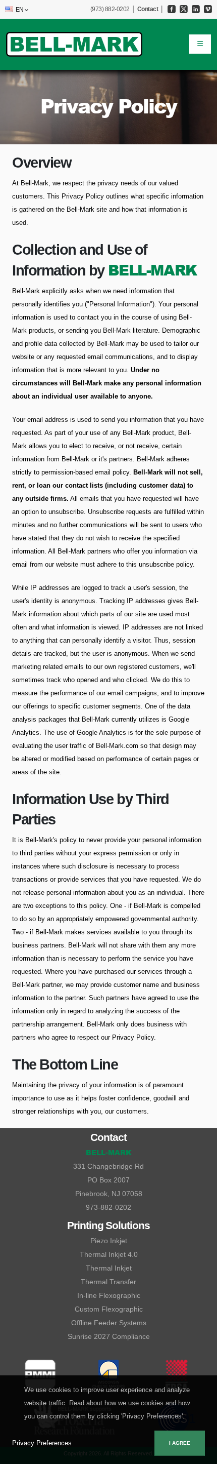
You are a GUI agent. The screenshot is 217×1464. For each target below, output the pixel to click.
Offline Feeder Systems (108, 1323)
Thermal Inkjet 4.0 (109, 1254)
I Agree (179, 1443)
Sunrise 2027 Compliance (109, 1336)
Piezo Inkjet (108, 1241)
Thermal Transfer (108, 1282)
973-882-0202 (108, 1207)
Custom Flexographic (109, 1309)
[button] (15, 10)
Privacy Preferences (42, 1443)
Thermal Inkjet (109, 1268)
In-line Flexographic (108, 1295)
